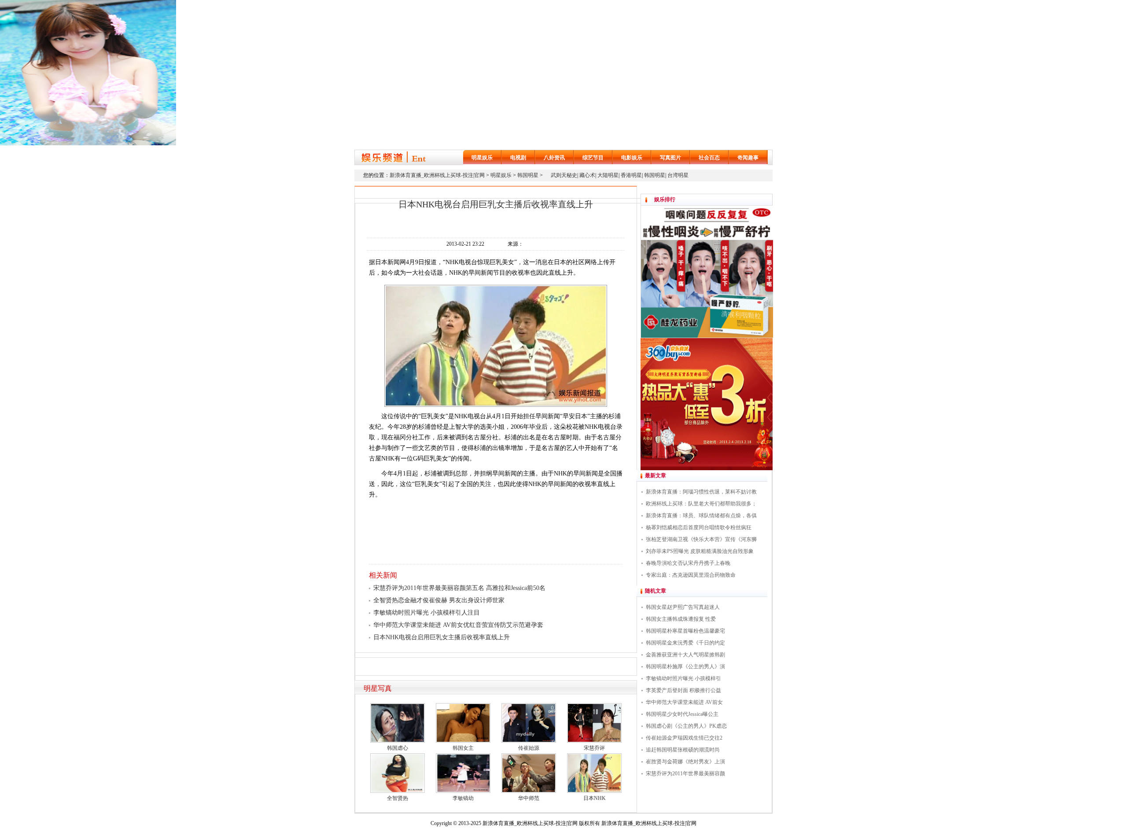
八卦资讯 (554, 158)
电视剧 (518, 158)
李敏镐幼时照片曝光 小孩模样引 (683, 678)
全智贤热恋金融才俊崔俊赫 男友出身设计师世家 (439, 600)
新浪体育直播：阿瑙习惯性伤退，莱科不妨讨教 (701, 492)
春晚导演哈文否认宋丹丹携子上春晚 (688, 563)
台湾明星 (678, 175)
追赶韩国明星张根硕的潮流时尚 (683, 750)
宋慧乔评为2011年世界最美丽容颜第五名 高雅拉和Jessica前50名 (459, 588)
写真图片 (670, 158)
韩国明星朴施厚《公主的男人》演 (685, 666)
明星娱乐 (482, 158)
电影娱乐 (631, 158)
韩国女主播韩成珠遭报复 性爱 (681, 619)
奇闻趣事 (748, 158)
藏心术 (587, 175)
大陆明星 (608, 175)
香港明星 (631, 175)
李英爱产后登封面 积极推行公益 (683, 690)
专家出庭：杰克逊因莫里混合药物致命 (691, 575)
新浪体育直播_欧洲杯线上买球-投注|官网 (437, 175)
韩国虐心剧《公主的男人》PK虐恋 (686, 726)
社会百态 (709, 158)
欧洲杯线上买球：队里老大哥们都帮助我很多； (701, 504)
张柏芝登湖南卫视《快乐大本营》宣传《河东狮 (701, 539)
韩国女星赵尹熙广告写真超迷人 (683, 607)
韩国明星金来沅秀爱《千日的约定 (685, 643)
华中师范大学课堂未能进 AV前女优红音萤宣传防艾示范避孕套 (458, 625)
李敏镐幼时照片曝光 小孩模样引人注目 (426, 612)
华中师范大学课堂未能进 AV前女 (684, 702)
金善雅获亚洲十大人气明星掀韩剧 (685, 655)
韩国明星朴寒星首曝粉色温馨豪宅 (685, 631)
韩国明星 (527, 175)
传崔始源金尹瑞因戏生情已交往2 (684, 738)
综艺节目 (593, 158)
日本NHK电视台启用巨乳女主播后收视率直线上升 (441, 637)
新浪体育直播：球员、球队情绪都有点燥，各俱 (701, 515)
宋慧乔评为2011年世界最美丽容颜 (685, 773)
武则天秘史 (564, 175)
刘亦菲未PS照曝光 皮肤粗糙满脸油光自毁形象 (700, 551)
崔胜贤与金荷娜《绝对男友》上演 (685, 762)
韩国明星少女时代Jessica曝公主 (682, 714)
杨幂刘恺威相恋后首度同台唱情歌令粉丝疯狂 (698, 527)
